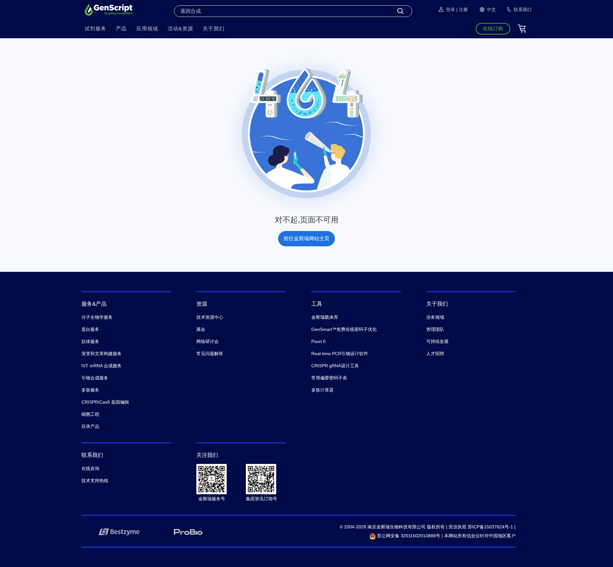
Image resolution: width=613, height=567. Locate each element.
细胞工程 (90, 414)
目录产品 (90, 426)
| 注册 (462, 9)
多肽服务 (90, 389)
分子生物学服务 (97, 317)
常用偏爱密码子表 (329, 377)
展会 (200, 329)
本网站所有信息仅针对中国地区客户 (480, 535)
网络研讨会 (207, 341)
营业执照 (457, 526)
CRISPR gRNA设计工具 (335, 365)
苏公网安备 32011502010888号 (408, 535)
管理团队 (435, 329)
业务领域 (435, 317)
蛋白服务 (90, 329)
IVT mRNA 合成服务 (101, 365)
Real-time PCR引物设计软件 (339, 353)
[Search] (400, 11)
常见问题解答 (209, 353)
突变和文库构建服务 (101, 353)
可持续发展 (437, 341)
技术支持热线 (94, 480)
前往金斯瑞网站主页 (306, 238)
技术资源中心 (209, 317)
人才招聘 (435, 353)
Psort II (318, 341)
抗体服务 (90, 341)
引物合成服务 (94, 377)
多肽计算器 (322, 389)
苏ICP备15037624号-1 (490, 526)
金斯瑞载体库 (324, 317)
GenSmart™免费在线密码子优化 (344, 329)
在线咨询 (90, 468)
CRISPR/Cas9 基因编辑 (105, 402)
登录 (450, 9)
